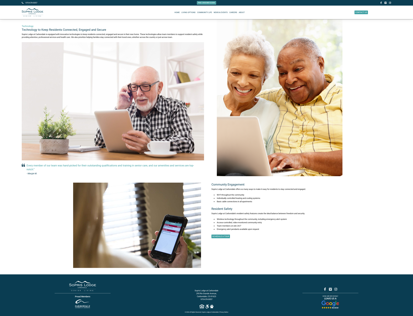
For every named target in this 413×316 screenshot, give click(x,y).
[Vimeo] (330, 289)
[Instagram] (390, 3)
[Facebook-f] (381, 3)
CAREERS (233, 12)
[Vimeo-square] (385, 3)
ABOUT (242, 12)
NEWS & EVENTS (221, 12)
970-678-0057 (206, 299)
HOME (177, 12)
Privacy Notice (224, 312)
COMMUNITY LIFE (204, 12)
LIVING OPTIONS (188, 12)
